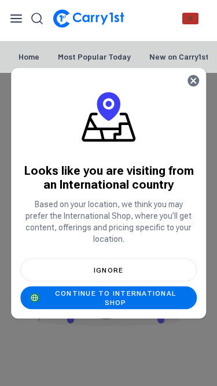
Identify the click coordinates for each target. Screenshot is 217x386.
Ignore (109, 270)
